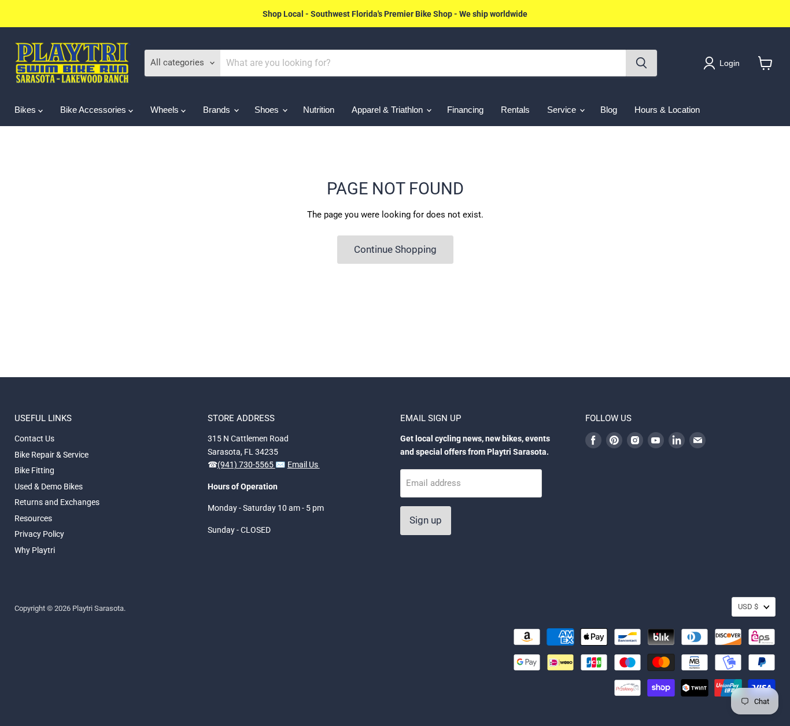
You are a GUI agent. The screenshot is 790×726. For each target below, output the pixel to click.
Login (729, 63)
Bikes (26, 110)
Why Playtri (34, 550)
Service (562, 110)
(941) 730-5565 (246, 464)
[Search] (641, 63)
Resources (33, 518)
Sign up (425, 520)
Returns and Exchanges (56, 502)
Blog (608, 110)
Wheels (165, 110)
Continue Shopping (395, 249)
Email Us (303, 464)
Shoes (267, 110)
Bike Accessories (94, 110)
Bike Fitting (34, 470)
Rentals (515, 110)
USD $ (748, 606)
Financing (465, 110)
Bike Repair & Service (51, 454)
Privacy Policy (39, 534)
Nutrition (318, 110)
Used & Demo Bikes (48, 486)
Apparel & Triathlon (388, 110)
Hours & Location (667, 110)
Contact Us (34, 438)
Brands (217, 110)
